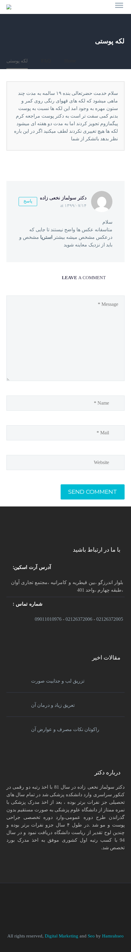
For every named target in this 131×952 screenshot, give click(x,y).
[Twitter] (61, 899)
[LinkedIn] (69, 899)
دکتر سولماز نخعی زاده (63, 197)
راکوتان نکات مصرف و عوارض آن (65, 729)
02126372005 (109, 619)
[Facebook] (77, 899)
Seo (92, 936)
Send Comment (92, 491)
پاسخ (27, 201)
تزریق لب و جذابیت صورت (57, 680)
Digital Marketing (61, 936)
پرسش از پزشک (24, 8)
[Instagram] (53, 899)
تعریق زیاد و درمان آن (53, 705)
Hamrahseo (113, 936)
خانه (113, 8)
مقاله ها (62, 8)
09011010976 (48, 619)
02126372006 (79, 619)
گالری (89, 8)
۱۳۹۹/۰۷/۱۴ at (73, 205)
